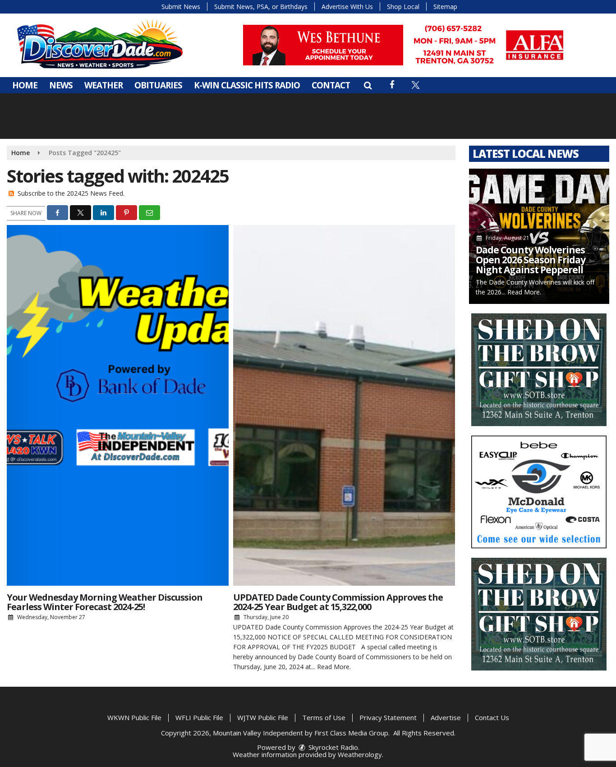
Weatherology (360, 754)
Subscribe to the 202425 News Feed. (71, 193)
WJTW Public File (262, 717)
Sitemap (445, 6)
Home (24, 85)
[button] (368, 85)
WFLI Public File (199, 717)
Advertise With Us (347, 6)
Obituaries (158, 85)
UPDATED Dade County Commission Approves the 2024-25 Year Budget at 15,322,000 (338, 602)
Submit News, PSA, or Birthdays (261, 6)
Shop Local (403, 6)
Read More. (334, 666)
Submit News (180, 6)
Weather (103, 85)
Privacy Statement (388, 717)
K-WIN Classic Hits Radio (247, 85)
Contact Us (492, 717)
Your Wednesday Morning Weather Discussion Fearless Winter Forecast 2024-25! (104, 602)
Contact (331, 85)
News (61, 85)
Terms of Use (323, 717)
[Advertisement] (407, 45)
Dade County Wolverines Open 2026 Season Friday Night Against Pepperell (530, 259)
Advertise (446, 717)
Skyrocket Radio (332, 747)
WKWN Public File (134, 717)
